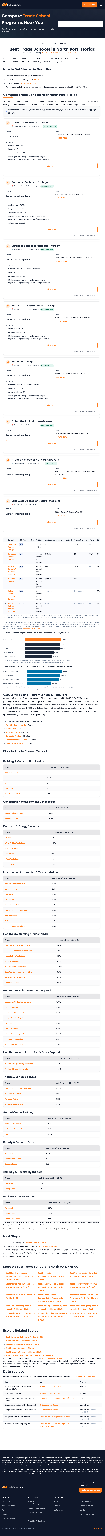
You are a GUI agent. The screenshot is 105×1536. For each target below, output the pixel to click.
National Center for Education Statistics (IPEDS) (56, 1398)
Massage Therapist (13, 1094)
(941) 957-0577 (61, 261)
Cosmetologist (11, 1164)
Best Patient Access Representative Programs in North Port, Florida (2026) (50, 1298)
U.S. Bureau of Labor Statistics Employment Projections (27, 1229)
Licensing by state (35, 1512)
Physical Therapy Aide (14, 1104)
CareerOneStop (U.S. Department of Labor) (54, 1417)
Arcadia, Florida (13, 732)
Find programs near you (90, 1490)
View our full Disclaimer (42, 1474)
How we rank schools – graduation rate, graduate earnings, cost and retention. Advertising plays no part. (52, 111)
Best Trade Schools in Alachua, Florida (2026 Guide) (29, 1355)
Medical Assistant (12, 961)
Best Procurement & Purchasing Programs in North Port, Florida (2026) (84, 1298)
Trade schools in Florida (35, 1243)
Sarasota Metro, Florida (16, 740)
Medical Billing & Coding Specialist (19, 1064)
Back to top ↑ (98, 1528)
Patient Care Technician (15, 977)
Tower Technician (12, 848)
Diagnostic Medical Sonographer (18, 1002)
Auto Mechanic (11, 916)
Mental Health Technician (15, 967)
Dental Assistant (11, 1029)
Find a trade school (35, 1517)
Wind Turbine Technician (15, 843)
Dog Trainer (10, 1134)
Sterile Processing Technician (17, 1034)
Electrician (9, 854)
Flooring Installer (12, 773)
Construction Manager (14, 813)
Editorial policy (59, 1510)
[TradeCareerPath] (11, 4)
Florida (37, 79)
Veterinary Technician (14, 1124)
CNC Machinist (11, 899)
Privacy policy (85, 1501)
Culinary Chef (10, 1183)
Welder (8, 783)
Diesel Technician (12, 889)
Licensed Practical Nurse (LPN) (17, 945)
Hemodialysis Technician (15, 956)
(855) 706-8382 (61, 478)
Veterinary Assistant (13, 1129)
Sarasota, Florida (13, 736)
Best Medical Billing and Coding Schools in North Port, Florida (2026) (52, 1316)
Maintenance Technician (15, 926)
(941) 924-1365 (60, 198)
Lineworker (9, 838)
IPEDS (82, 172)
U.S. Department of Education (49, 1405)
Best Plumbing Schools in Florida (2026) (24, 1352)
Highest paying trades (36, 1508)
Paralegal (9, 1208)
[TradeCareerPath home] (18, 1487)
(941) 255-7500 (61, 138)
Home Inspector (11, 818)
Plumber (8, 778)
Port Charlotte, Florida (16, 725)
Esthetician (9, 1153)
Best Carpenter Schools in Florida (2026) (24, 1337)
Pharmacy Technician (14, 1039)
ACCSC (76, 172)
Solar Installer (10, 864)
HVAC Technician (12, 859)
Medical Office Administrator (17, 1069)
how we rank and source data (85, 1376)
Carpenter (9, 789)
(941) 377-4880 (61, 377)
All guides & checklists (36, 1521)
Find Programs (89, 5)
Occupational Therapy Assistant (18, 1088)
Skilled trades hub (28, 83)
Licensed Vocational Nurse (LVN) (18, 951)
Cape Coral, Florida (14, 743)
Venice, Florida (12, 728)
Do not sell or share (87, 1514)
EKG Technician (11, 1007)
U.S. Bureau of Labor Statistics (49, 1387)
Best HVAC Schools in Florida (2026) (22, 1344)
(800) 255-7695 (61, 321)
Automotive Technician (14, 921)
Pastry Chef (10, 1189)
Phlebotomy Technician (14, 1044)
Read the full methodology (31, 628)
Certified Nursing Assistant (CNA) (18, 972)
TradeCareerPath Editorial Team (53, 53)
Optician (8, 1023)
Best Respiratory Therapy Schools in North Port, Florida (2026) (51, 1276)
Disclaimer (84, 1510)
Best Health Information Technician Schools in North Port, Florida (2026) (21, 1276)
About (56, 1501)
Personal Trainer (12, 1099)
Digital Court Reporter (14, 1219)
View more (51, 166)
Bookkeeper (10, 1213)
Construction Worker (13, 794)
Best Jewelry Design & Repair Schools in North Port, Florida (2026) (51, 1287)
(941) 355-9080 (61, 516)
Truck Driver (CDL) (12, 905)
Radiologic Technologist (14, 1012)
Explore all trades (8, 1519)
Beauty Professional (13, 1159)
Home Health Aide (12, 983)
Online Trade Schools (47, 1246)
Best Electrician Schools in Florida (21, 1341)
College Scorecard (92, 172)
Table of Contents (75, 53)
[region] (51, 780)
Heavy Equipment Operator (16, 910)
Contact (57, 1506)
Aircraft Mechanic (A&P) (15, 884)
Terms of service (86, 1506)
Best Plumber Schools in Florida (20, 1348)
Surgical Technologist (14, 1018)
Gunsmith (9, 894)
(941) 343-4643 (61, 437)
